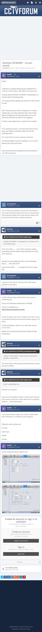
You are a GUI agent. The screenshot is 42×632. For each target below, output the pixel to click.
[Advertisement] (21, 38)
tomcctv (10, 229)
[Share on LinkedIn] (21, 577)
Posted (13, 76)
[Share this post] (39, 76)
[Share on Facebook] (5, 577)
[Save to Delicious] (11, 577)
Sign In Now (21, 554)
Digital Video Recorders (27, 68)
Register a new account (21, 541)
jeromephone (11, 204)
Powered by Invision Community (21, 629)
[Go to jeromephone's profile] (4, 205)
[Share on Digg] (8, 577)
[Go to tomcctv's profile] (4, 230)
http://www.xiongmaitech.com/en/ (13, 309)
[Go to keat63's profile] (4, 75)
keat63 (6, 68)
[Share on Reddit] (14, 577)
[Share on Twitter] (2, 577)
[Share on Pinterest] (24, 577)
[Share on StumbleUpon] (18, 577)
